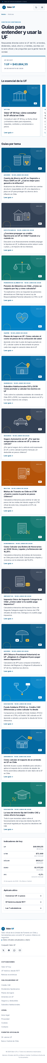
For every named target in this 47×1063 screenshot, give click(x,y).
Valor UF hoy (6, 967)
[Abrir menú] (42, 7)
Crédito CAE (5, 985)
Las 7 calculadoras (23, 908)
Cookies (4, 1023)
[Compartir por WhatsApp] (14, 950)
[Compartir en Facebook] (9, 950)
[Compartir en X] (3, 950)
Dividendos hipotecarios (10, 989)
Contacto (4, 1027)
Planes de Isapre (7, 993)
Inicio (3, 14)
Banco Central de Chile (10, 1041)
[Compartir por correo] (20, 950)
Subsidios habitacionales (10, 1005)
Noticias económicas (9, 975)
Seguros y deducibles (9, 1001)
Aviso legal (5, 1015)
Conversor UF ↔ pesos (23, 896)
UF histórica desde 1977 (23, 902)
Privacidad (5, 1019)
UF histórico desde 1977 (10, 971)
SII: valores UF (6, 1037)
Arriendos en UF (7, 997)
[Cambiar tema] (36, 7)
